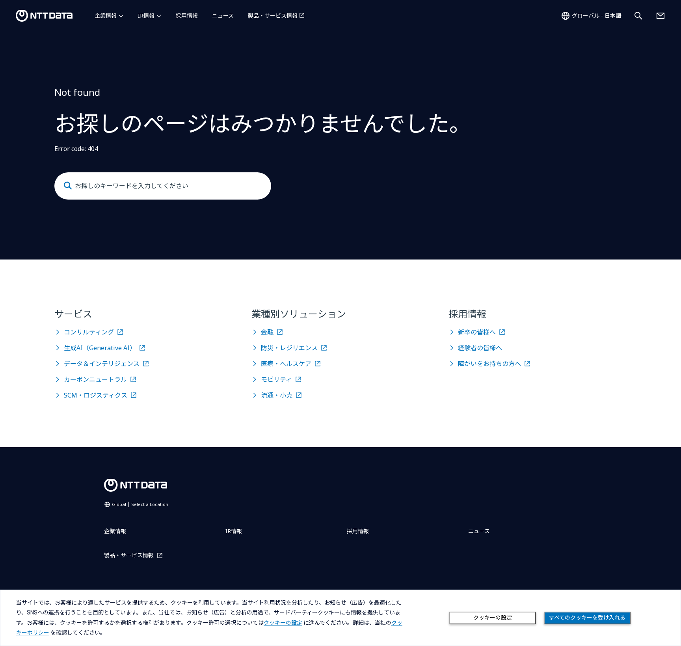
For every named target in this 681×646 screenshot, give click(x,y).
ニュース (223, 15)
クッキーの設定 (492, 617)
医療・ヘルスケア (286, 363)
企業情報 (106, 15)
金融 (267, 332)
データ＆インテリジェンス (102, 363)
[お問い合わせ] (660, 16)
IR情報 (146, 15)
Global (140, 504)
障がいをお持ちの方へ (489, 363)
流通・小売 (276, 395)
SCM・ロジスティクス (95, 395)
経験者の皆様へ (480, 348)
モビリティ (276, 379)
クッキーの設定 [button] (283, 623)
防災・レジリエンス (289, 348)
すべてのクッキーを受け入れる (587, 617)
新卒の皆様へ (477, 332)
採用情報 (187, 15)
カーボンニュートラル (95, 379)
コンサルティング (89, 332)
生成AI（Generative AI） (100, 348)
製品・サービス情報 (273, 15)
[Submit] (68, 186)
